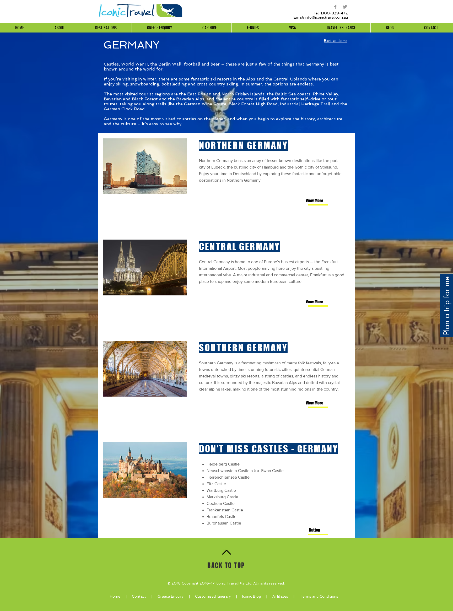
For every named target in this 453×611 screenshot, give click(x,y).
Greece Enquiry (171, 596)
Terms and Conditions (319, 596)
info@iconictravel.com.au (326, 17)
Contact (141, 596)
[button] (314, 530)
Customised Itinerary (213, 596)
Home (115, 596)
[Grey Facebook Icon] (335, 7)
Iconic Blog (251, 596)
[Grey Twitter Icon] (345, 7)
